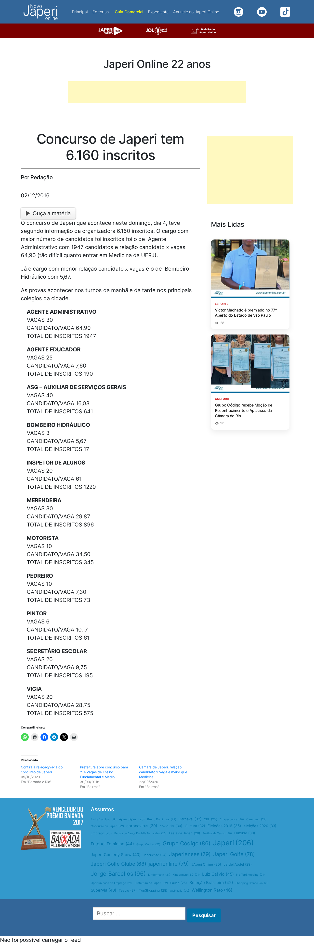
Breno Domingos (161, 819)
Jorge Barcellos (118, 873)
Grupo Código (186, 843)
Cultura (195, 826)
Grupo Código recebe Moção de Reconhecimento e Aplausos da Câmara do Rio (243, 410)
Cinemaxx (256, 819)
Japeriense (155, 855)
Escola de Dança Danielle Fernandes (140, 833)
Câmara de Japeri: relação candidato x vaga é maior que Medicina (163, 772)
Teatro (128, 890)
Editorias (100, 11)
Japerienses (190, 854)
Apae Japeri (132, 819)
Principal (80, 11)
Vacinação (179, 890)
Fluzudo (244, 833)
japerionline (169, 863)
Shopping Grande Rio (252, 883)
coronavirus (141, 825)
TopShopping (153, 890)
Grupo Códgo (148, 844)
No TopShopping (250, 874)
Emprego (101, 833)
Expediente (158, 11)
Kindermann (159, 874)
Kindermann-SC (186, 874)
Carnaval (190, 819)
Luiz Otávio (218, 874)
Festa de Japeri (184, 833)
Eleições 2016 (224, 826)
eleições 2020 (260, 826)
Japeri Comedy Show (116, 854)
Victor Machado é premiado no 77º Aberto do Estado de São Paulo (246, 313)
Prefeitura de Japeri (151, 883)
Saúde (178, 883)
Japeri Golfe (234, 854)
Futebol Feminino (112, 843)
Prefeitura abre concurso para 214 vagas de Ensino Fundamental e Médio (104, 772)
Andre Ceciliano (104, 819)
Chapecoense (232, 819)
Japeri (233, 842)
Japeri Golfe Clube (118, 864)
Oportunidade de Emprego (111, 883)
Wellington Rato (212, 890)
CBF (210, 819)
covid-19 (171, 826)
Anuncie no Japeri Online (196, 11)
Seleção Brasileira (211, 882)
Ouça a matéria (52, 213)
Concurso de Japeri (107, 826)
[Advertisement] (157, 92)
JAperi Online (206, 864)
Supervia (103, 890)
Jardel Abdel (237, 864)
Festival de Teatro (217, 833)
